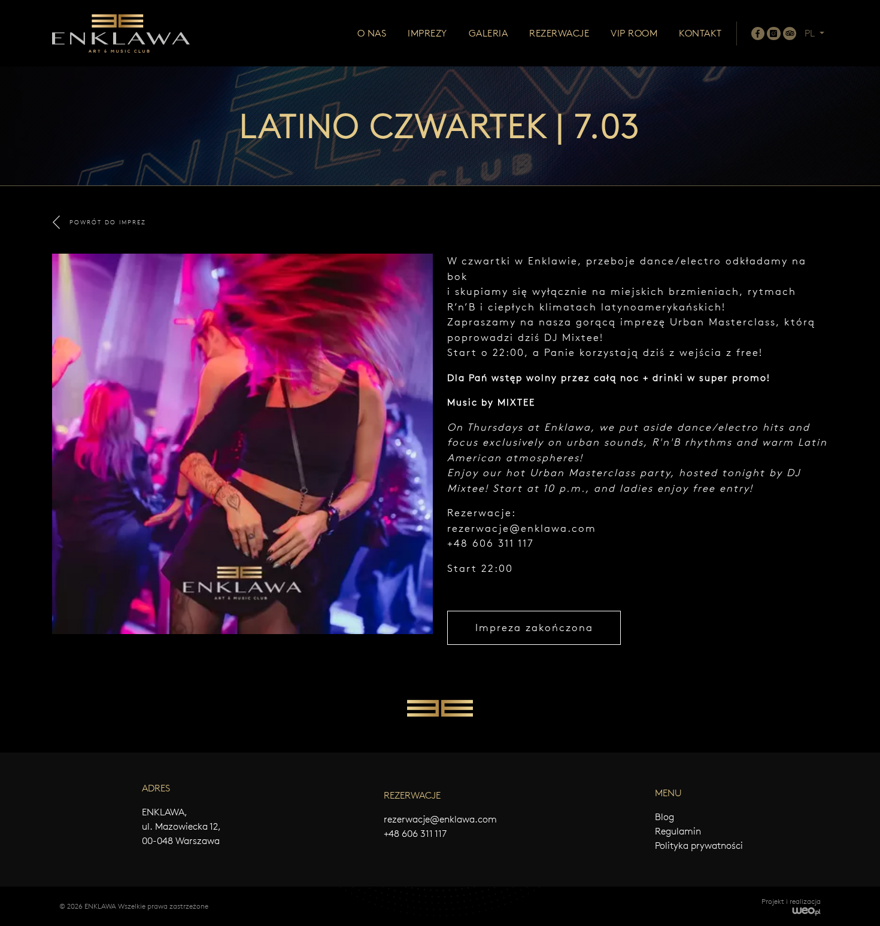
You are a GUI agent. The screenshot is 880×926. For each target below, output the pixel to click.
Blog (664, 817)
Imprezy (427, 33)
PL (811, 33)
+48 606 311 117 (415, 833)
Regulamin (678, 831)
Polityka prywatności (699, 845)
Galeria (488, 33)
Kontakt (700, 33)
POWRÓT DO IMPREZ (107, 222)
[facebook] (757, 33)
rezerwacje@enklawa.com (521, 528)
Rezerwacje (559, 33)
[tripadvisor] (789, 33)
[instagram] (773, 33)
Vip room (634, 33)
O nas (372, 33)
